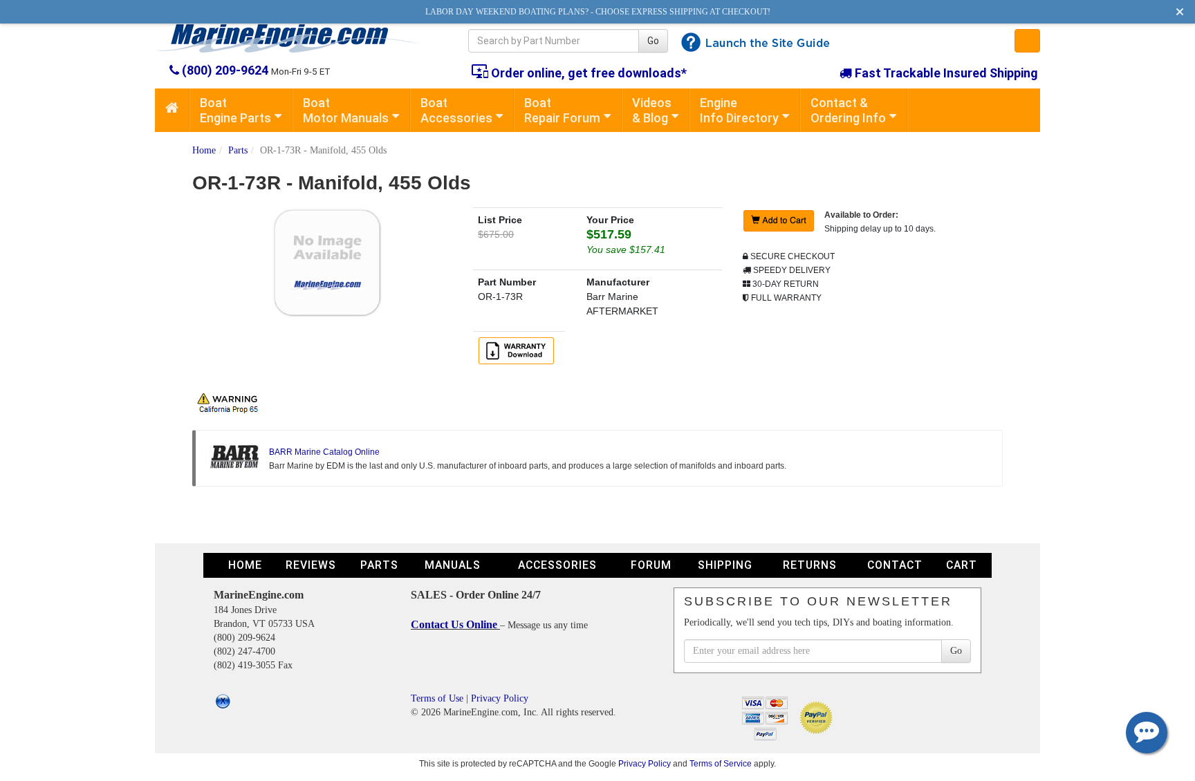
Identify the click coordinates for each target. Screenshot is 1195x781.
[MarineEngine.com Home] (295, 38)
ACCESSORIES (557, 565)
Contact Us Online (455, 624)
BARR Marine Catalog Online (324, 452)
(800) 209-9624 (225, 70)
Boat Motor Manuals (346, 110)
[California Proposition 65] (231, 401)
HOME (245, 565)
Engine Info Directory (739, 110)
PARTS (379, 565)
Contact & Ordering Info (848, 110)
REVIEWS (311, 565)
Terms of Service (720, 763)
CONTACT (895, 565)
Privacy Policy (499, 698)
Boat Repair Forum (562, 110)
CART (961, 565)
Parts (238, 150)
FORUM (651, 565)
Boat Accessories (456, 110)
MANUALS (453, 565)
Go (653, 40)
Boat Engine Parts (235, 110)
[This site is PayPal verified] (818, 716)
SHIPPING (725, 565)
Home (204, 150)
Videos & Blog (651, 110)
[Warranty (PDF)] (518, 349)
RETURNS (810, 565)
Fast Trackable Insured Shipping (945, 73)
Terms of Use (437, 698)
